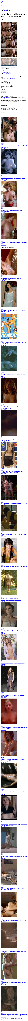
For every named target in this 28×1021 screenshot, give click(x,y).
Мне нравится (4, 67)
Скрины (11, 78)
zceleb (2, 1)
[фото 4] (9, 57)
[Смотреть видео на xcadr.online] (9, 65)
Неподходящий (6, 87)
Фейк (3, 89)
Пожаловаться (6, 72)
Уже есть (4, 90)
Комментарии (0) (7, 73)
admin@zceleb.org (17, 1018)
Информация (6, 70)
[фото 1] (9, 30)
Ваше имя (3, 101)
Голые (14, 78)
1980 (7, 78)
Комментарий (4, 105)
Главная (5, 7)
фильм (4, 78)
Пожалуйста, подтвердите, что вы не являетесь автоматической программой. (12, 107)
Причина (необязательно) (7, 96)
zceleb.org (9, 1018)
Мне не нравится (11, 67)
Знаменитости (6, 10)
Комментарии (15, 97)
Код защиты (14, 109)
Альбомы (5, 9)
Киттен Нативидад (12, 79)
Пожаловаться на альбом (7, 86)
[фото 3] (9, 48)
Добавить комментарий (6, 97)
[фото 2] (9, 39)
